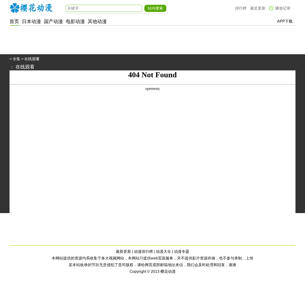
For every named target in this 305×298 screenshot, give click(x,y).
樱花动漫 (31, 8)
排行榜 (241, 8)
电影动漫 (75, 21)
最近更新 (257, 8)
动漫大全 (163, 251)
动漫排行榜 (143, 251)
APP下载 (285, 21)
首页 (14, 21)
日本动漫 (31, 21)
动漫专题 (181, 251)
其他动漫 (97, 21)
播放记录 (282, 8)
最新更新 (123, 251)
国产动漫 (53, 21)
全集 (16, 59)
